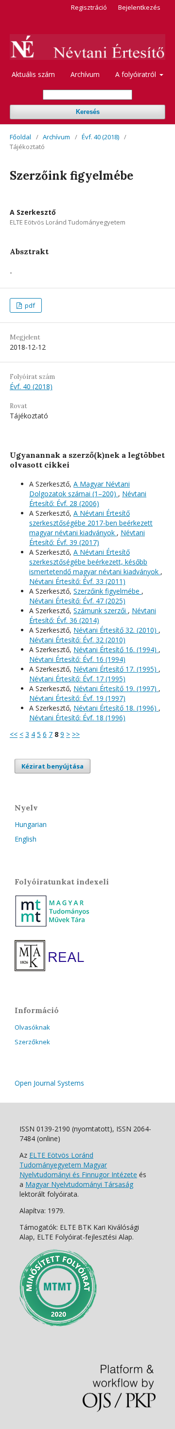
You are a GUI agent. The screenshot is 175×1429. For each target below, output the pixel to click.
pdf (29, 305)
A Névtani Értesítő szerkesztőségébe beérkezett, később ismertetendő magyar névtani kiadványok (94, 561)
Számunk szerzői (100, 610)
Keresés (88, 111)
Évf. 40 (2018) (100, 136)
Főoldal (20, 136)
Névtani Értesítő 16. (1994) (115, 649)
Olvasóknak (32, 1027)
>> (76, 734)
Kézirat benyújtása (52, 766)
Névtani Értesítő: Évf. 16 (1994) (77, 659)
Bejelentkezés (139, 7)
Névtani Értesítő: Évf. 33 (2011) (77, 581)
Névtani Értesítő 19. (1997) (115, 688)
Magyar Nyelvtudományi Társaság (79, 1184)
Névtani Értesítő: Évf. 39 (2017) (87, 537)
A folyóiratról (136, 74)
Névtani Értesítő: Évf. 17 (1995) (77, 678)
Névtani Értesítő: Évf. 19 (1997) (77, 698)
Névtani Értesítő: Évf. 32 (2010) (77, 639)
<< (14, 734)
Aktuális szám (33, 74)
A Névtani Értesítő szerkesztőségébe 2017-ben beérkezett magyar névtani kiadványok (91, 522)
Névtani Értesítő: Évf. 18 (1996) (77, 717)
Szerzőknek (32, 1041)
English (25, 839)
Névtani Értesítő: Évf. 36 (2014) (92, 615)
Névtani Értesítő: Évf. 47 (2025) (77, 600)
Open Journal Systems (49, 1083)
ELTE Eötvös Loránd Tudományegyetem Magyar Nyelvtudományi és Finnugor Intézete (78, 1164)
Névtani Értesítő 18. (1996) (115, 708)
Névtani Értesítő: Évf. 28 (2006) (87, 498)
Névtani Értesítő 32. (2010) (115, 630)
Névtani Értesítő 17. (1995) (115, 669)
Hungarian (31, 824)
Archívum (85, 74)
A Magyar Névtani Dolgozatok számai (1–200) (79, 488)
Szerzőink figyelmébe (107, 591)
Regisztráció (89, 7)
